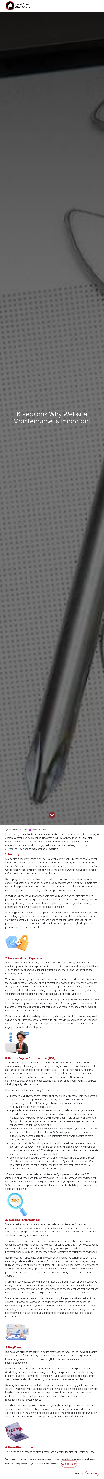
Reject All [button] (78, 1473)
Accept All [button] (92, 1473)
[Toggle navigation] (96, 6)
